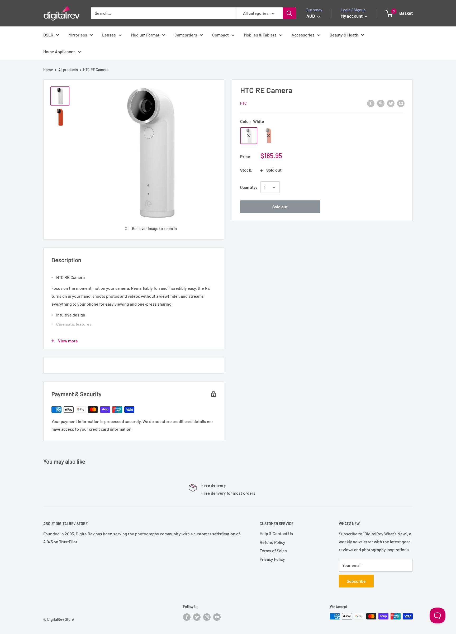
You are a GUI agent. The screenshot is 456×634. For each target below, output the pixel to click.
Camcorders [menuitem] (185, 34)
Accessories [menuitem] (303, 34)
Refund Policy (272, 542)
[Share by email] (401, 103)
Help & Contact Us (276, 533)
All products (68, 69)
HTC (243, 103)
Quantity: (248, 187)
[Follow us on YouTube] (217, 617)
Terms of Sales (273, 550)
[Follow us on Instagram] (207, 617)
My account (352, 16)
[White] (248, 135)
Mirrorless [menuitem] (77, 34)
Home (48, 69)
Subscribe (356, 581)
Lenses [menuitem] (109, 34)
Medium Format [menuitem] (145, 34)
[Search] (289, 13)
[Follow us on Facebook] (187, 617)
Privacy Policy (272, 559)
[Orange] (268, 135)
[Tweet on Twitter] (391, 103)
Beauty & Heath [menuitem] (344, 34)
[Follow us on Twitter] (197, 617)
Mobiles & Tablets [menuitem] (260, 34)
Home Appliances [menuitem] (59, 51)
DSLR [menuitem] (48, 34)
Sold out (280, 206)
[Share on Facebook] (370, 103)
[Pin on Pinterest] (380, 103)
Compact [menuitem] (220, 34)
